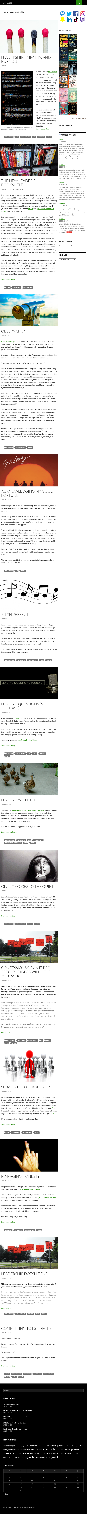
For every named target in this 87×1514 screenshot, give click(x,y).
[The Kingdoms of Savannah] (63, 68)
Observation (13, 331)
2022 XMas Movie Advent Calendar (15, 1417)
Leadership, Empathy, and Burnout (26, 59)
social (30, 924)
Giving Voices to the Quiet (27, 886)
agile (7, 1132)
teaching (24, 1457)
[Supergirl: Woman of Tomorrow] (63, 108)
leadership (9, 137)
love (62, 1450)
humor (27, 1449)
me (34, 137)
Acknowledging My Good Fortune (27, 493)
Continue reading (43, 129)
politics (25, 1453)
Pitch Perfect (15, 614)
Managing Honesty (20, 1176)
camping (21, 1446)
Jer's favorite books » (79, 118)
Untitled (62, 139)
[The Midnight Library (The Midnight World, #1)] (63, 54)
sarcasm (81, 1454)
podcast (42, 753)
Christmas (33, 1446)
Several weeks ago (8, 341)
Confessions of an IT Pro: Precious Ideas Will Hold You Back (26, 971)
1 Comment (19, 189)
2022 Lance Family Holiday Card (14, 1423)
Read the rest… (7, 1308)
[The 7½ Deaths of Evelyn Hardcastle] (72, 108)
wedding (49, 1457)
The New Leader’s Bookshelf (18, 182)
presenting (34, 1453)
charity (26, 1446)
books (7, 287)
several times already (47, 1197)
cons (47, 1445)
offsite (47, 1040)
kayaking (39, 1449)
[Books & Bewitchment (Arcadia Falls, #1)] (63, 95)
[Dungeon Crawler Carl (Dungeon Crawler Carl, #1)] (63, 40)
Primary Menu (84, 2)
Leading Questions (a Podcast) (22, 705)
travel (38, 1457)
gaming (22, 1449)
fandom (11, 1450)
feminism (16, 1449)
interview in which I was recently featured (28, 810)
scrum (7, 1376)
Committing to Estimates (26, 1328)
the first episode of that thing (29, 740)
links (59, 1449)
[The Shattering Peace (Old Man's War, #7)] (63, 81)
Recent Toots (70, 135)
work (49, 137)
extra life (79, 1446)
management (25, 137)
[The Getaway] (72, 54)
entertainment (68, 1446)
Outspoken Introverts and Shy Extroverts (17, 1411)
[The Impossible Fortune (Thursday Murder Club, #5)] (72, 81)
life (17, 137)
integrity (8, 1230)
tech (42, 660)
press (41, 1454)
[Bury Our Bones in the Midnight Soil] (72, 40)
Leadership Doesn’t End (24, 1273)
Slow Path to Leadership (25, 1087)
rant (69, 1453)
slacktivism (12, 1457)
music (16, 1454)
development (9, 660)
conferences (41, 1446)
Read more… (6, 1032)
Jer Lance (7, 2)
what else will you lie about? (30, 1189)
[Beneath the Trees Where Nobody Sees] (72, 95)
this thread (52, 72)
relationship (74, 1454)
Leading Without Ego (22, 800)
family (5, 1450)
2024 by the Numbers (11, 1404)
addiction (7, 1446)
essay (75, 1446)
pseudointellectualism (13, 843)
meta (34, 753)
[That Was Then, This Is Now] (72, 69)
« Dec (6, 1494)
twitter (41, 137)
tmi (35, 1457)
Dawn (30, 209)
